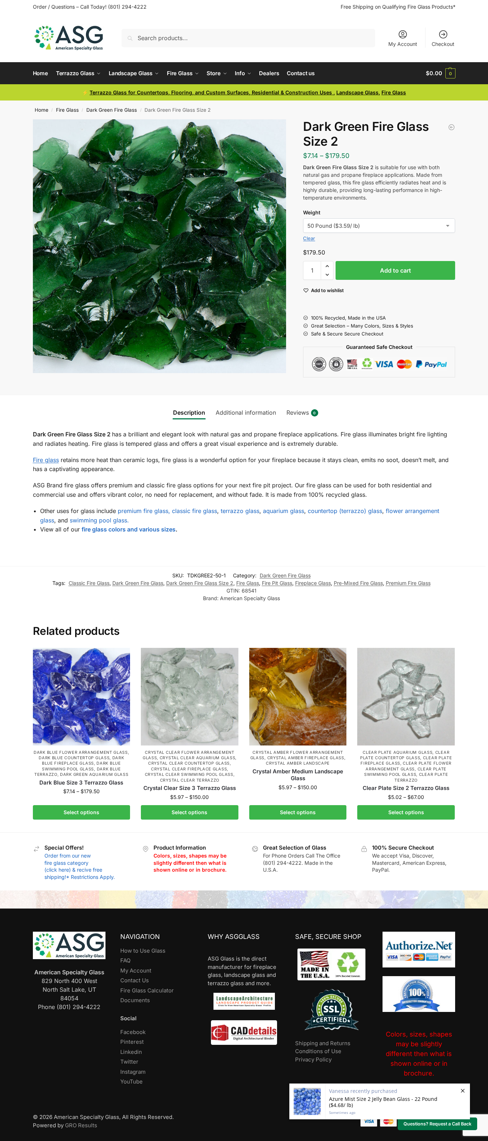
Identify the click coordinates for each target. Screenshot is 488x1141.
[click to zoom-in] (159, 246)
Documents (135, 1000)
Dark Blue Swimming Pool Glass (81, 766)
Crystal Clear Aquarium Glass (198, 757)
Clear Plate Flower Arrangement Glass (409, 766)
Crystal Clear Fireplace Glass (189, 769)
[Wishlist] (119, 658)
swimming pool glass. (99, 520)
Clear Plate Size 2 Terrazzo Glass (406, 788)
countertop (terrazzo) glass (345, 510)
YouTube (131, 1081)
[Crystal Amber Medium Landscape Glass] (298, 696)
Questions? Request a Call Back (437, 1124)
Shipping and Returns (322, 1043)
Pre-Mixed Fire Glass (358, 583)
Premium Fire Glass (408, 583)
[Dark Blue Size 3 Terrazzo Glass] (81, 696)
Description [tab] (189, 412)
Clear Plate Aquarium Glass (397, 752)
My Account (402, 44)
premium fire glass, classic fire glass (167, 510)
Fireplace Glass (313, 583)
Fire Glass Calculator (147, 990)
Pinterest (132, 1041)
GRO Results (81, 1125)
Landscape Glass (357, 92)
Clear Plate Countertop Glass (404, 755)
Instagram (133, 1071)
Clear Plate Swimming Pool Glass (405, 771)
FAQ (125, 960)
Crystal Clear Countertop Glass (189, 763)
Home (41, 110)
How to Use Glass (142, 950)
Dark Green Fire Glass (111, 110)
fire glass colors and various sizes (129, 529)
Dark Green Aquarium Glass (94, 774)
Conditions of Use (318, 1051)
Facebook (133, 1032)
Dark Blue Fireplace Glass (83, 760)
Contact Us (134, 980)
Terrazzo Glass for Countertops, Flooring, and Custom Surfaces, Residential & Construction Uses (211, 92)
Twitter (129, 1061)
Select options (81, 812)
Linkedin (131, 1051)
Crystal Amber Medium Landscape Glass (297, 775)
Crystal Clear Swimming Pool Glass (189, 774)
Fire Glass (393, 92)
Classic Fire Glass (89, 583)
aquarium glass (283, 510)
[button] (440, 73)
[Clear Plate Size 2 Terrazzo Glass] (406, 696)
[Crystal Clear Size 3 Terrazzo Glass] (189, 696)
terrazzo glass (240, 510)
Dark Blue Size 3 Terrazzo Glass (81, 782)
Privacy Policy (313, 1059)
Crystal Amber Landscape (298, 763)
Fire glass (46, 459)
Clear (309, 238)
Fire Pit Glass (277, 583)
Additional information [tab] (246, 412)
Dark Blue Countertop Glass (74, 757)
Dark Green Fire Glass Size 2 (199, 583)
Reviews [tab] (301, 412)
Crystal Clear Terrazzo (189, 780)
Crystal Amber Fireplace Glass (305, 757)
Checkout (443, 44)
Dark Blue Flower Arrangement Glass (81, 752)
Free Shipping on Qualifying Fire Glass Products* (398, 7)
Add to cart (395, 270)
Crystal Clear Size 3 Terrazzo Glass (189, 788)
